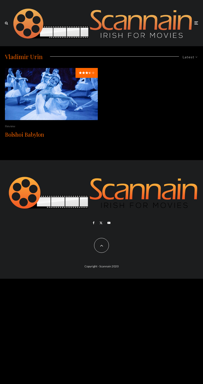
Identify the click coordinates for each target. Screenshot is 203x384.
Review (10, 126)
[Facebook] (93, 223)
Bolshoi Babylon (24, 134)
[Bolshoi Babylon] (51, 94)
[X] (101, 223)
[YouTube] (109, 223)
